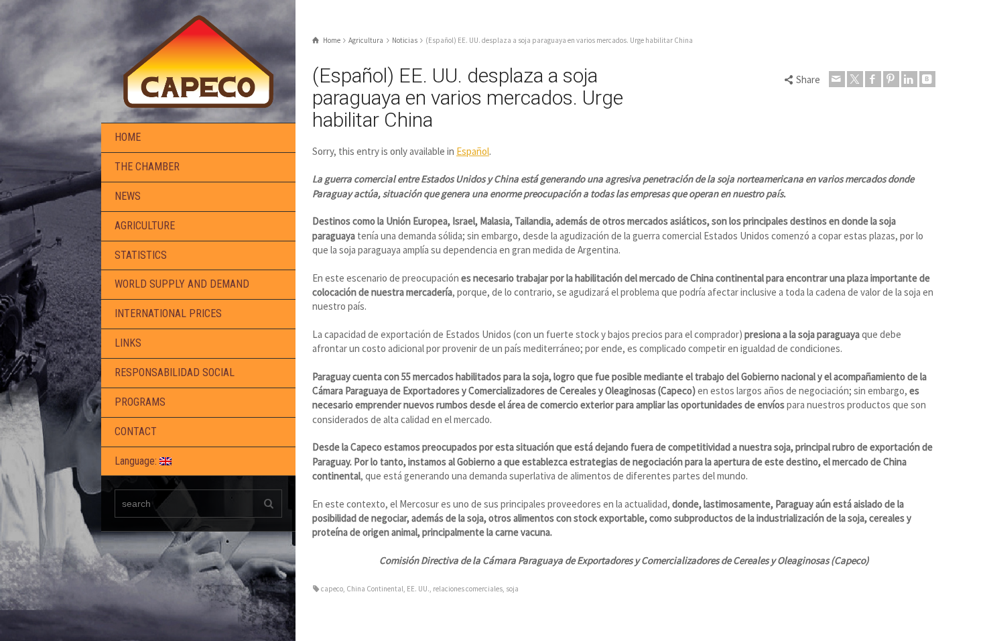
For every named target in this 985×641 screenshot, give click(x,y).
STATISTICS (141, 255)
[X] (855, 79)
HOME (128, 137)
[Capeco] (198, 60)
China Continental (374, 588)
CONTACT (136, 431)
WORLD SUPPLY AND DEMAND (182, 284)
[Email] (837, 79)
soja (512, 588)
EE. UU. (418, 588)
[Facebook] (873, 79)
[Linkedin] (909, 79)
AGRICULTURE (145, 225)
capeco (332, 588)
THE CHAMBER (147, 166)
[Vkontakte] (927, 79)
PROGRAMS (140, 402)
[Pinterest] (891, 79)
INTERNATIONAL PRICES (168, 313)
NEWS (128, 196)
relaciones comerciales (468, 588)
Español (472, 151)
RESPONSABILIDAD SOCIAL (175, 372)
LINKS (128, 343)
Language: (137, 461)
